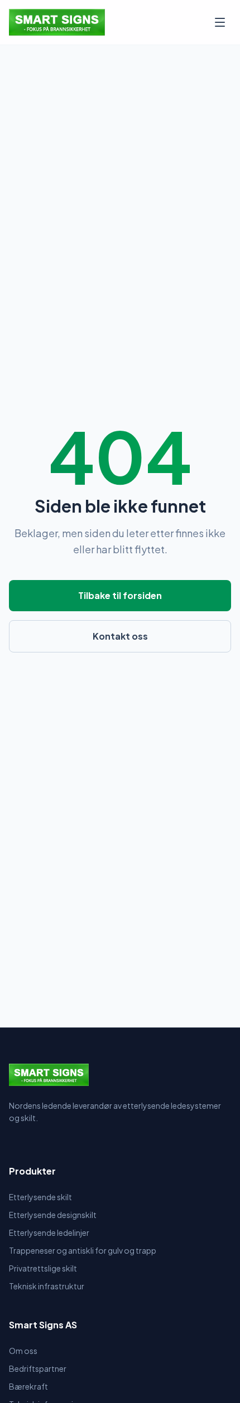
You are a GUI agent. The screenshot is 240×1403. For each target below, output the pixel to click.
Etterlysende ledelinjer (49, 1232)
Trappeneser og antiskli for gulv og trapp (82, 1250)
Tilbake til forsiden (120, 595)
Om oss (23, 1351)
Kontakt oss (120, 636)
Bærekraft (28, 1386)
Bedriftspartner (37, 1368)
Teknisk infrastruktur (46, 1286)
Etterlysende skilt (40, 1197)
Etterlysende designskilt (53, 1215)
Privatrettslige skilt (43, 1268)
